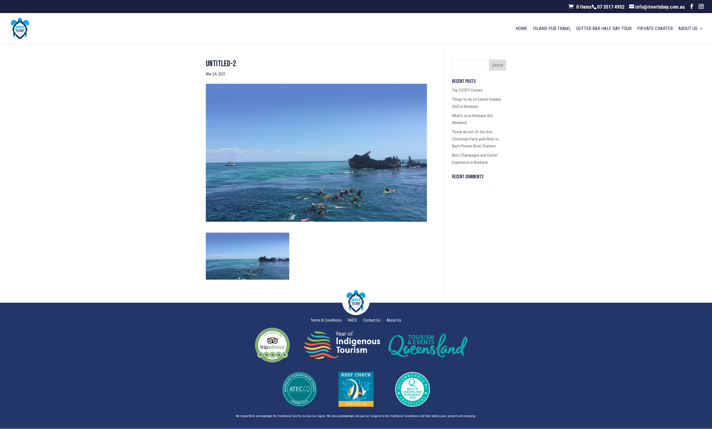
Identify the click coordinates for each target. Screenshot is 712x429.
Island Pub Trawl (552, 29)
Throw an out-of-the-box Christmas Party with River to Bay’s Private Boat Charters (475, 139)
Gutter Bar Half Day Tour (604, 29)
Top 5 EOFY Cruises (467, 90)
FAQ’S (352, 320)
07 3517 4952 (610, 7)
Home (521, 29)
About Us (688, 29)
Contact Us (371, 320)
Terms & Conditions (326, 320)
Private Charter (655, 29)
